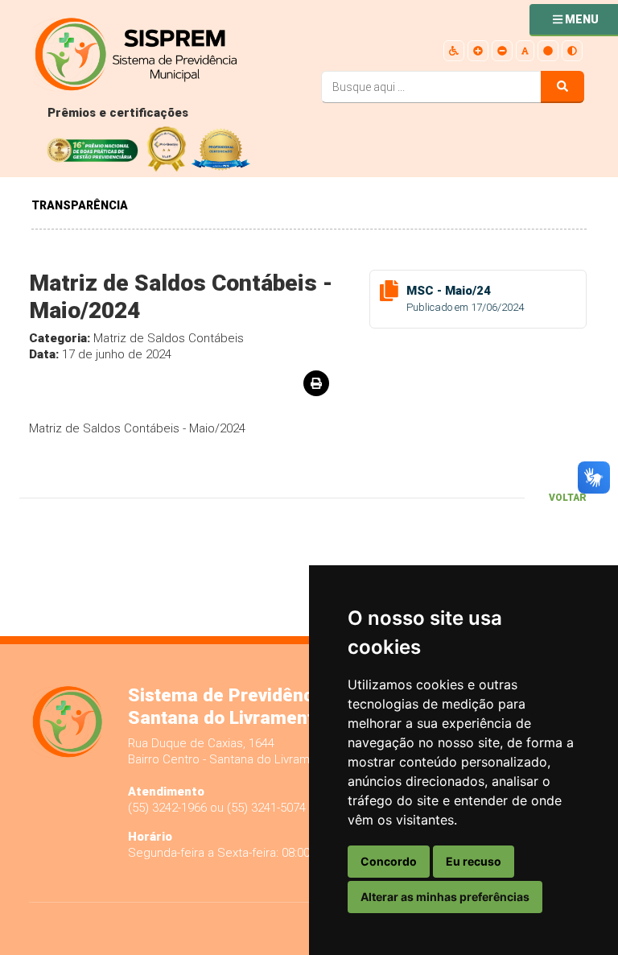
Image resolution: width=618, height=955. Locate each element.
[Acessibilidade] (453, 51)
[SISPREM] (165, 56)
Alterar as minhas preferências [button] (444, 896)
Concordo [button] (388, 861)
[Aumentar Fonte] (478, 51)
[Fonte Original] (525, 51)
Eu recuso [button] (473, 861)
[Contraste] (572, 51)
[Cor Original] (548, 51)
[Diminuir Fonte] (502, 51)
